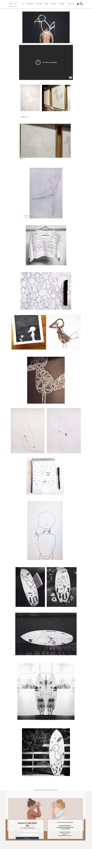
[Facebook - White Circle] (45, 845)
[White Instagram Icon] (45, 843)
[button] (78, 4)
